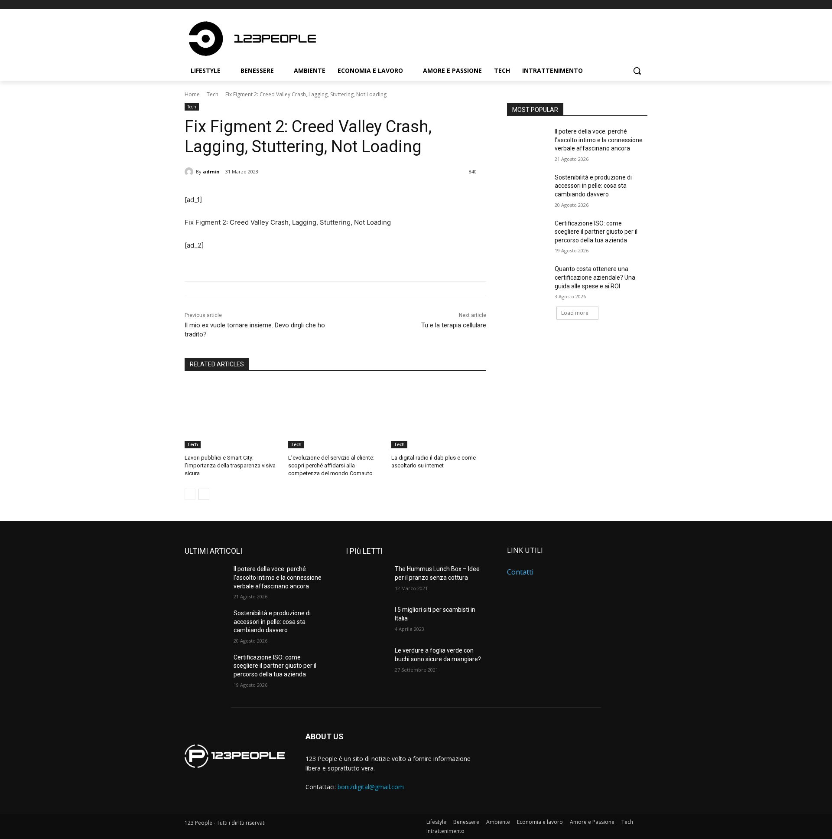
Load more (574, 313)
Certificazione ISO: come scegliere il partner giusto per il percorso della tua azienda (596, 232)
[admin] (190, 171)
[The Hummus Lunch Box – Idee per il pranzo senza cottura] (367, 579)
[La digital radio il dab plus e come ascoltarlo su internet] (438, 415)
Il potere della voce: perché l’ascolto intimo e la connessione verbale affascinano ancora (599, 140)
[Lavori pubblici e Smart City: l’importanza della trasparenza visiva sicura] (232, 415)
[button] (637, 70)
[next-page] (203, 494)
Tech (212, 94)
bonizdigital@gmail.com (371, 787)
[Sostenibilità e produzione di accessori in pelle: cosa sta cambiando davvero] (528, 188)
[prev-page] (190, 494)
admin (211, 171)
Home (192, 94)
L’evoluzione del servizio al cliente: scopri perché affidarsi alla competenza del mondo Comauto (331, 465)
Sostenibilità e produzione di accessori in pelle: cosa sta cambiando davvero (593, 186)
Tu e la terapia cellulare (453, 325)
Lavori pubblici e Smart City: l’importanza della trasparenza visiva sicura (230, 465)
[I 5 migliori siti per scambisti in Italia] (367, 620)
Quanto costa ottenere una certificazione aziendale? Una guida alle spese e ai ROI (595, 277)
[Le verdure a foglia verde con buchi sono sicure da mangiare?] (367, 661)
